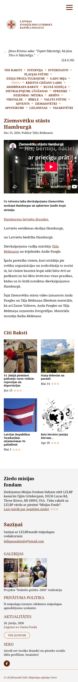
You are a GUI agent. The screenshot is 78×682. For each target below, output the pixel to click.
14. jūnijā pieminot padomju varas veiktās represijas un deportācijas (19, 380)
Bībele (33, 99)
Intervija (35, 70)
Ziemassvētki (46, 103)
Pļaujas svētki (36, 74)
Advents (23, 103)
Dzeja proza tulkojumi (25, 78)
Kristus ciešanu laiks (44, 83)
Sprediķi (60, 91)
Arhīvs (53, 95)
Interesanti (58, 70)
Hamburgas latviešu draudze (26, 219)
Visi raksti (13, 70)
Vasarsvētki (63, 108)
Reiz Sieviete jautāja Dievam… (54, 436)
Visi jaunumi (17, 635)
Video (15, 83)
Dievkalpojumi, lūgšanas (27, 91)
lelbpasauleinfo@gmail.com (24, 541)
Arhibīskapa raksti (22, 87)
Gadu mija (58, 78)
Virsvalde (14, 99)
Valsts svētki (55, 99)
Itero (54, 677)
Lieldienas (38, 108)
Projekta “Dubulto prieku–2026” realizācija (33, 590)
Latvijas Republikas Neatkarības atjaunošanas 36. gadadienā (17, 439)
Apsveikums (14, 108)
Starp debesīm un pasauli (52, 377)
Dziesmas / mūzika (28, 95)
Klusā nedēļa (55, 87)
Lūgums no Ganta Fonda (20, 627)
